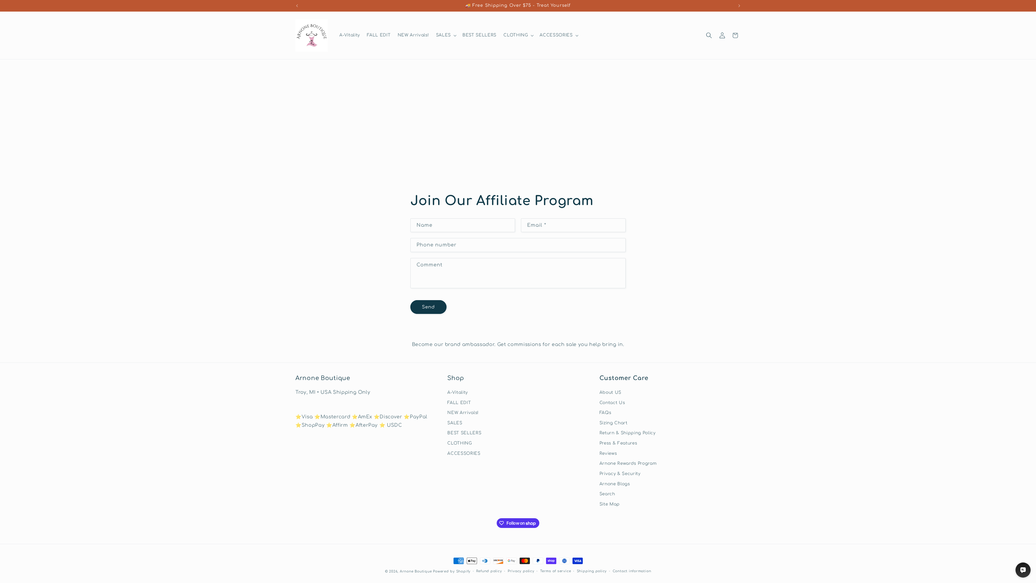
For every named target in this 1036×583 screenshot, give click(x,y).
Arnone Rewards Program (628, 463)
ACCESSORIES (463, 453)
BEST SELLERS (464, 433)
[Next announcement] (739, 5)
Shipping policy (592, 571)
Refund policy (489, 571)
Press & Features (618, 443)
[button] (445, 35)
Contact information (632, 571)
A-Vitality (457, 392)
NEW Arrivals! (463, 412)
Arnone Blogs (614, 484)
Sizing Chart (613, 423)
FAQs (605, 412)
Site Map (609, 504)
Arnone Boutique (416, 571)
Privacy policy (521, 571)
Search (607, 494)
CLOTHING (459, 443)
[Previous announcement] (297, 5)
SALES (454, 423)
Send (428, 307)
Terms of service (555, 571)
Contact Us (612, 402)
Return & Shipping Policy (627, 433)
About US (610, 392)
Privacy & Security (619, 473)
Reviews (608, 453)
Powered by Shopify (452, 571)
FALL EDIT (459, 402)
